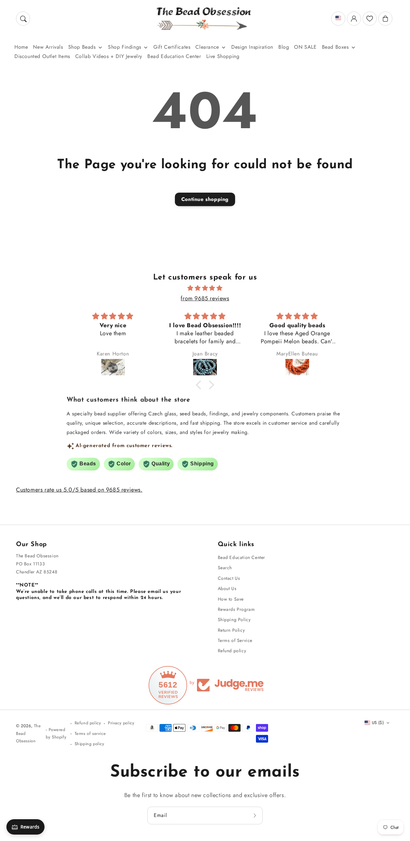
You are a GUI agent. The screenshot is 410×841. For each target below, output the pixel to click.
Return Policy (231, 630)
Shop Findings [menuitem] (124, 47)
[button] (23, 19)
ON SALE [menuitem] (305, 47)
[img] (205, 288)
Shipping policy (89, 744)
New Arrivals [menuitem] (48, 47)
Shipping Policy (234, 619)
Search (225, 567)
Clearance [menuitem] (207, 47)
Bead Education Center (242, 557)
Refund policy (232, 650)
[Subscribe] (256, 815)
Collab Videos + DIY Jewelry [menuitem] (108, 56)
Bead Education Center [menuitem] (174, 56)
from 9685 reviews (205, 298)
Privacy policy (121, 723)
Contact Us (229, 578)
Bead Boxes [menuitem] (335, 47)
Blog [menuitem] (283, 47)
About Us (227, 588)
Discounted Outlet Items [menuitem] (42, 56)
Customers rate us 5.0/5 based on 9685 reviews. (79, 490)
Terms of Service (235, 640)
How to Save (231, 599)
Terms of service (90, 733)
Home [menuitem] (21, 47)
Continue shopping (205, 199)
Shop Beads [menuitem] (82, 47)
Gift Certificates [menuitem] (171, 47)
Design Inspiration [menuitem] (252, 47)
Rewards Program (236, 609)
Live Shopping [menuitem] (223, 56)
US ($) (378, 723)
